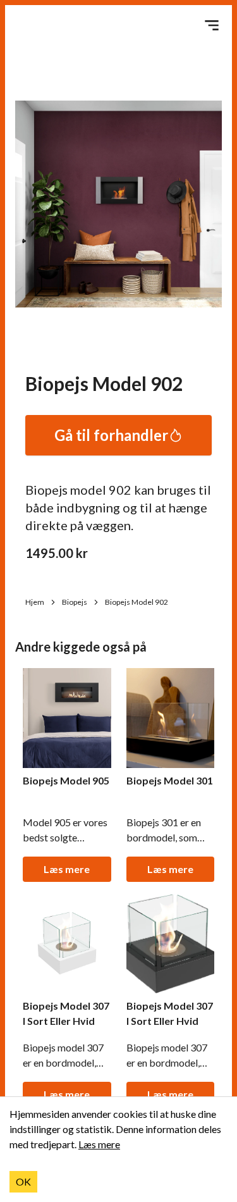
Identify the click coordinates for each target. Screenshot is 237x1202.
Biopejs (74, 602)
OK (23, 1181)
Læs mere (67, 869)
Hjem (34, 602)
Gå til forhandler (111, 435)
